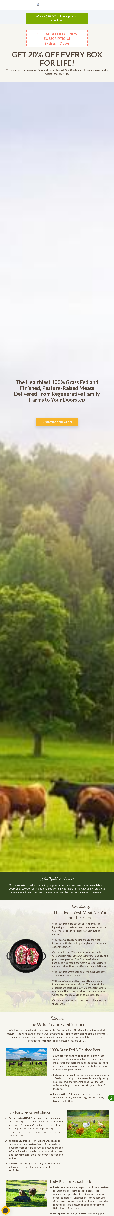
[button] (5, 1210)
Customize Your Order (57, 422)
